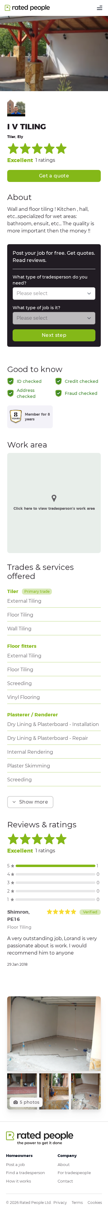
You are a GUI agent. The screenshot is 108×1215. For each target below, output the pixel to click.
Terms (77, 1202)
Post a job (15, 1164)
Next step (54, 335)
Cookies (95, 1202)
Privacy (60, 1202)
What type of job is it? (36, 307)
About (64, 1164)
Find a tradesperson (25, 1172)
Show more (33, 802)
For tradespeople (74, 1172)
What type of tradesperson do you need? (50, 280)
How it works (18, 1181)
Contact (65, 1181)
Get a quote (54, 176)
